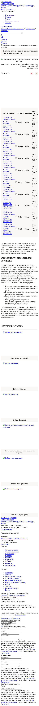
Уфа (21, 6)
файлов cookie (20, 615)
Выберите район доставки (10, 620)
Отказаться (16, 618)
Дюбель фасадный (19, 420)
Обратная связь (6, 26)
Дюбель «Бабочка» (19, 389)
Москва (3, 6)
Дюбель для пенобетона (19, 358)
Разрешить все (6, 618)
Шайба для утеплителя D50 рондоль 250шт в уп (8, 205)
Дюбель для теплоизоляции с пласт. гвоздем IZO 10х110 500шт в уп (9, 217)
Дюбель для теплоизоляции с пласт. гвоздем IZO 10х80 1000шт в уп (9, 182)
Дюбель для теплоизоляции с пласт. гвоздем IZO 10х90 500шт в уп (9, 229)
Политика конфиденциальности (13, 596)
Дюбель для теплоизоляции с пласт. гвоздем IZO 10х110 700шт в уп (9, 170)
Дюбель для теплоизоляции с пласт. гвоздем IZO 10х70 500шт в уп (9, 122)
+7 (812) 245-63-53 (7, 9)
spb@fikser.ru (5, 544)
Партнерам (30, 29)
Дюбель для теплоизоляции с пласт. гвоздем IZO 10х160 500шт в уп (9, 158)
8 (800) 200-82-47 (21, 538)
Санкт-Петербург (13, 6)
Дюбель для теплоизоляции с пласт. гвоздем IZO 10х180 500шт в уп (9, 194)
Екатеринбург (29, 6)
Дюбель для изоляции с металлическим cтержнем (19, 452)
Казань (3, 7)
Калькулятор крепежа (15, 29)
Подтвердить (6, 624)
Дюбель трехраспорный (19, 515)
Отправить (5, 653)
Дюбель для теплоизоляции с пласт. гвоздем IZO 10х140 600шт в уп (9, 146)
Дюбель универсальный (19, 484)
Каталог (4, 29)
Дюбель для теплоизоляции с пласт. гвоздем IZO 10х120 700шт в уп (9, 134)
